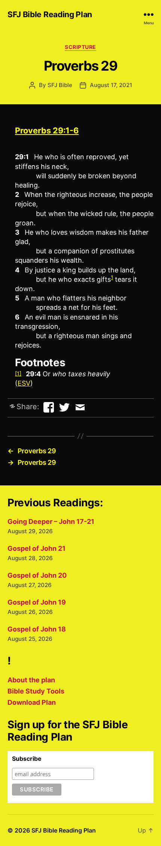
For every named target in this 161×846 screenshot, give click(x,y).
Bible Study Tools (35, 691)
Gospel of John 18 (36, 629)
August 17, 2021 (111, 85)
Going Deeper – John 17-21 (50, 521)
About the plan (31, 680)
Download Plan (31, 702)
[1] (18, 373)
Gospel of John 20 (37, 575)
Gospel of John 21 (36, 548)
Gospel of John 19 (36, 602)
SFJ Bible (60, 85)
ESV (24, 383)
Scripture (80, 47)
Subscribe (27, 758)
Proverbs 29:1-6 (47, 130)
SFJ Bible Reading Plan (49, 14)
